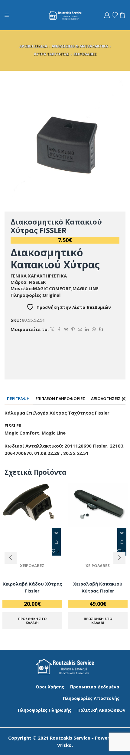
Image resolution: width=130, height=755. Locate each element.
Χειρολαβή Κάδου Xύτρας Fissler (32, 587)
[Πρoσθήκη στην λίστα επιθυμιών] (56, 551)
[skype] (100, 329)
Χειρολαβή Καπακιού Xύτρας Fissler (97, 587)
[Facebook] (59, 329)
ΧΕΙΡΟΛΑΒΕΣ (84, 54)
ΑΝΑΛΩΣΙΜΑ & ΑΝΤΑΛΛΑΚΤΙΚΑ (80, 46)
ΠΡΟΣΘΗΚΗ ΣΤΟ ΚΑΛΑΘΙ (56, 542)
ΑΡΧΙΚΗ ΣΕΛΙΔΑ (33, 46)
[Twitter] (52, 329)
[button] (11, 558)
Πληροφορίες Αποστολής (91, 698)
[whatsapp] (93, 329)
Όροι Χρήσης (50, 687)
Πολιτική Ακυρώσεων (101, 710)
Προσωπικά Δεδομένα (94, 687)
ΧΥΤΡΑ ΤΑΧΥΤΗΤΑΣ (51, 54)
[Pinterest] (73, 329)
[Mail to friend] (79, 329)
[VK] (66, 329)
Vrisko (64, 745)
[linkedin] (86, 329)
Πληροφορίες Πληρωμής (44, 710)
